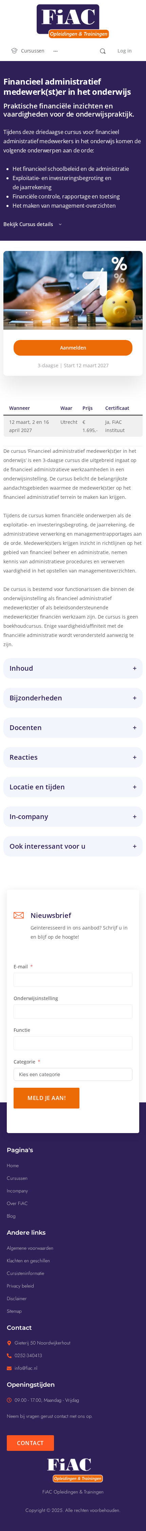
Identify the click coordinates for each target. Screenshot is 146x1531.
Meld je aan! (47, 1098)
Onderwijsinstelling (36, 998)
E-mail (21, 966)
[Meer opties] (55, 51)
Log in (124, 50)
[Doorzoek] (103, 51)
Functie (22, 1030)
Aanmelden (73, 347)
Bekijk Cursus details (28, 224)
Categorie (24, 1061)
